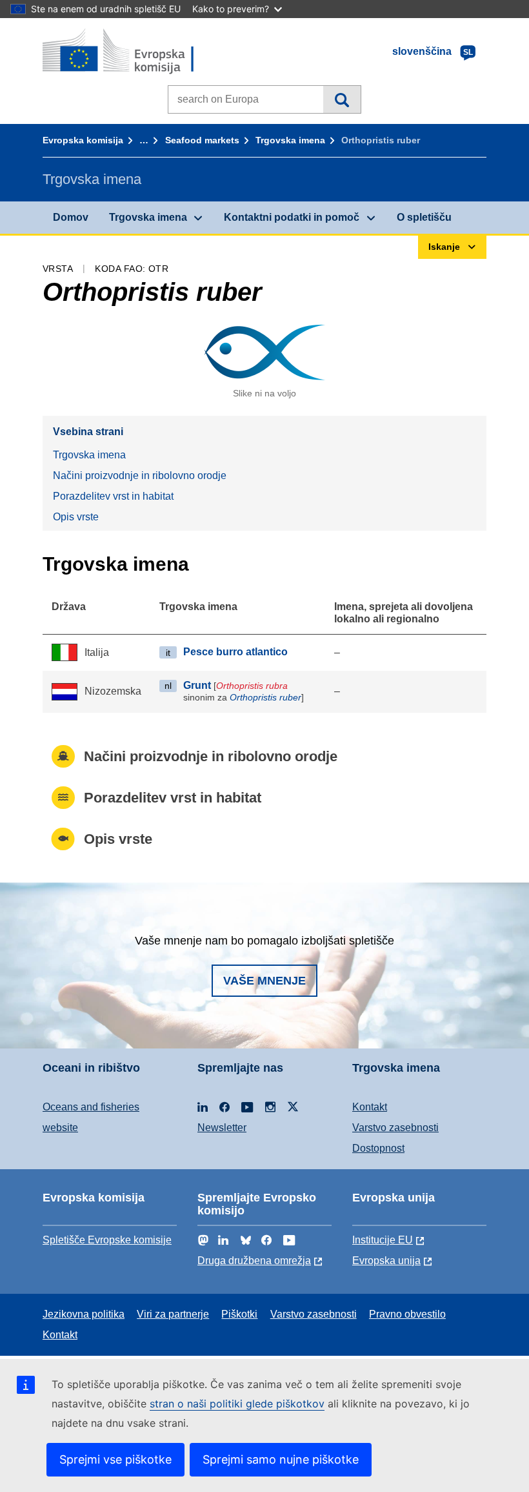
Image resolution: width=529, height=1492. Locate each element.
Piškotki (239, 1314)
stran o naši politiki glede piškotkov (237, 1403)
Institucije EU (382, 1239)
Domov (70, 217)
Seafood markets (202, 140)
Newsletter (221, 1127)
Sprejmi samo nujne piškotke (281, 1459)
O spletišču (424, 217)
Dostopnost (378, 1148)
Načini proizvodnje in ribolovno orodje (139, 475)
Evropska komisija (83, 140)
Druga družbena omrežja (254, 1260)
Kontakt (369, 1106)
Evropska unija (386, 1260)
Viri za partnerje (173, 1314)
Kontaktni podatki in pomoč (291, 217)
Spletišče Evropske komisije (107, 1239)
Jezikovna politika (84, 1314)
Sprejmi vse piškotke (115, 1459)
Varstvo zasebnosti (395, 1127)
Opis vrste (76, 516)
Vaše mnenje (264, 980)
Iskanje (341, 99)
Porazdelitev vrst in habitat (113, 496)
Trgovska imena (290, 140)
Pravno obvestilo (407, 1314)
